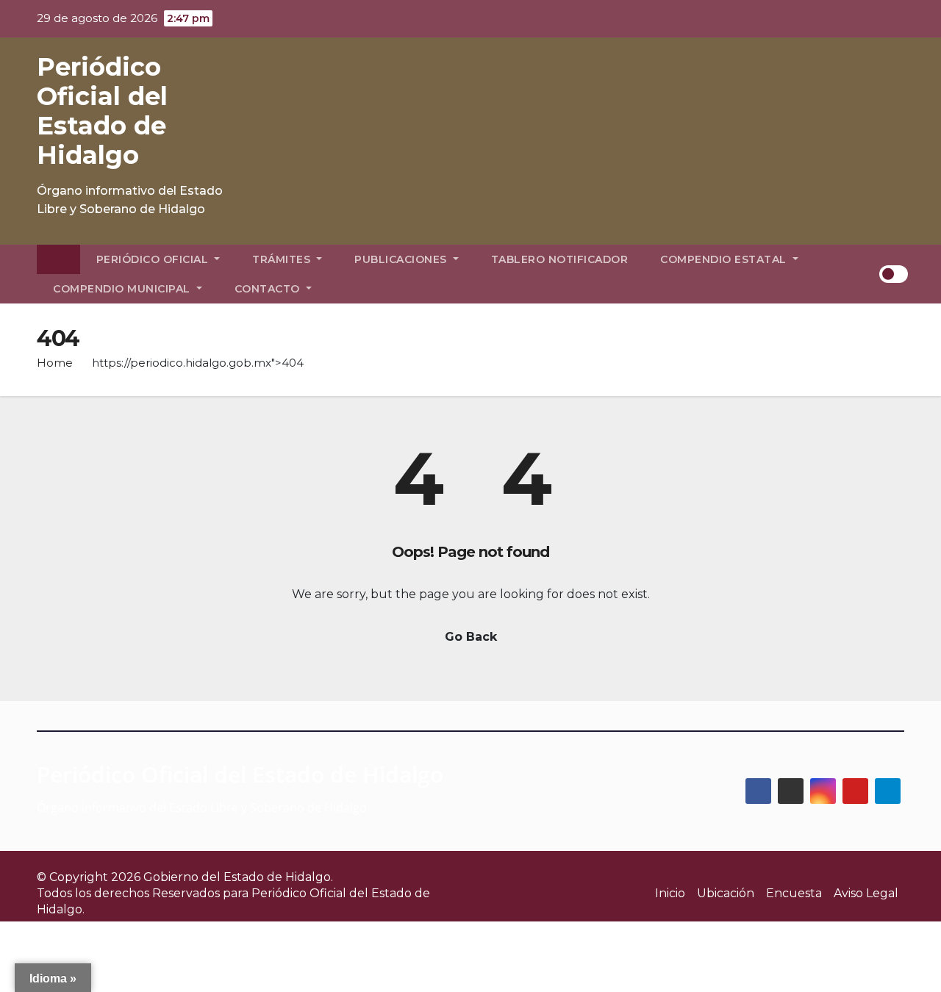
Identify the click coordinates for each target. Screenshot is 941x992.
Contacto (269, 288)
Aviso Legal (866, 893)
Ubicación (725, 893)
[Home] (58, 259)
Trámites (283, 259)
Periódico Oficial (154, 259)
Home (55, 363)
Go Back (471, 637)
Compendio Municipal (123, 288)
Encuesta (794, 893)
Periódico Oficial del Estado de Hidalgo (102, 110)
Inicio (670, 893)
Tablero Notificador (560, 259)
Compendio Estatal (725, 259)
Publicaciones (402, 259)
